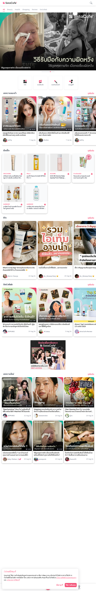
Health (17, 9)
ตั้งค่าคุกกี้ (59, 585)
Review (34, 9)
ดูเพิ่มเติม (91, 93)
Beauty (10, 9)
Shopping (26, 9)
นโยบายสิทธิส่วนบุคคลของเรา (66, 578)
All (4, 9)
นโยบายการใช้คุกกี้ (13, 580)
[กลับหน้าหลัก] (10, 3)
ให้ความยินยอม (71, 585)
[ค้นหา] (91, 3)
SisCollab (43, 9)
